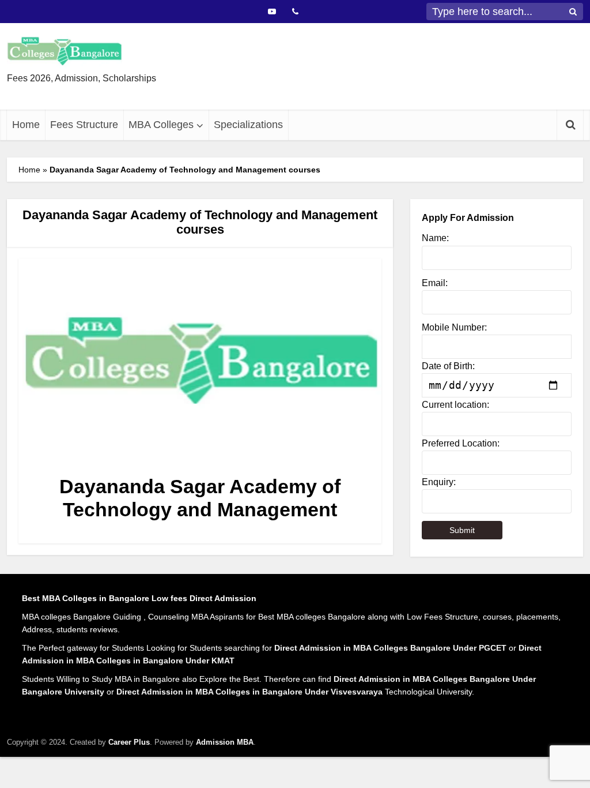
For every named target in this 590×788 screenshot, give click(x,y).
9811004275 (339, 98)
